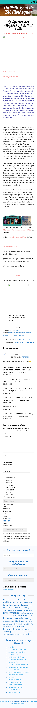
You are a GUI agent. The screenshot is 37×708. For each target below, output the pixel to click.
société (13, 631)
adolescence (13, 600)
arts (22, 602)
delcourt (22, 608)
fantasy (24, 613)
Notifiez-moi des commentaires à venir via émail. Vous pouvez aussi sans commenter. (8, 515)
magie (30, 619)
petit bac (11, 626)
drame (12, 610)
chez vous (16, 608)
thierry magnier (28, 632)
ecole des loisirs (21, 610)
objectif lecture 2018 (24, 624)
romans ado (9, 33)
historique (16, 616)
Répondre (26, 357)
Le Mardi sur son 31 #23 (23, 339)
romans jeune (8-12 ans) (23, 33)
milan (4, 621)
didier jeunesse (29, 608)
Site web (6, 471)
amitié (6, 602)
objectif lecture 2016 (23, 621)
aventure (18, 332)
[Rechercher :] (18, 555)
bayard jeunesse (26, 332)
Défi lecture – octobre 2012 (24, 342)
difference (6, 610)
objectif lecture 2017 (10, 624)
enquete (29, 610)
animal (18, 602)
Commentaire (8, 436)
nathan (8, 621)
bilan (22, 605)
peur (15, 626)
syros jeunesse (19, 631)
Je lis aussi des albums (17, 617)
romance (19, 629)
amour (13, 602)
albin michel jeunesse (24, 600)
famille (6, 613)
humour (24, 615)
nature (12, 621)
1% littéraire (11, 332)
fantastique (15, 613)
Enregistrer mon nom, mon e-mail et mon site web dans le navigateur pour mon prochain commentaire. (10, 487)
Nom (5, 455)
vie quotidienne (8, 635)
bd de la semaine (11, 605)
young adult (21, 335)
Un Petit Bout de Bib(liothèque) (18, 10)
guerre (11, 616)
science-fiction (13, 335)
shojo (9, 632)
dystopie (5, 335)
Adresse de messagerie (8, 463)
